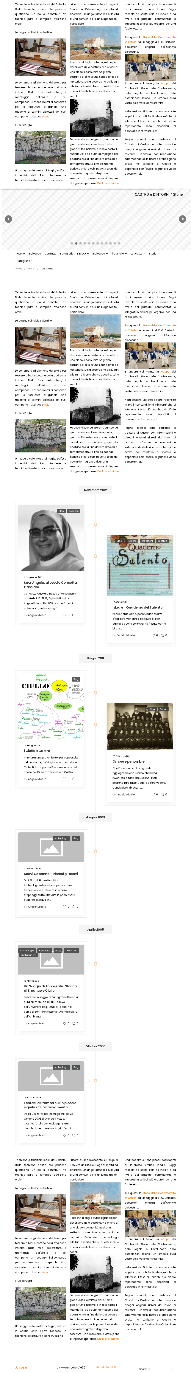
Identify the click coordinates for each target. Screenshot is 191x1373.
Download (71, 950)
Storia (152, 253)
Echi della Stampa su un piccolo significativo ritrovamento (50, 1105)
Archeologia (61, 838)
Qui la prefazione (108, 183)
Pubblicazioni (28, 955)
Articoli (31, 268)
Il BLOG (81, 253)
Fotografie (66, 253)
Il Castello (118, 253)
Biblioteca (35, 253)
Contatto (51, 253)
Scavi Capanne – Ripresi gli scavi (51, 873)
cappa (165, 83)
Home (21, 253)
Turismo (162, 540)
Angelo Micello (37, 615)
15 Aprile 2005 (31, 980)
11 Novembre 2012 (33, 577)
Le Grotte (137, 253)
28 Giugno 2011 (32, 745)
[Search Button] (172, 1369)
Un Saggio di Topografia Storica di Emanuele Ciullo (50, 988)
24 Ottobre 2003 (32, 1097)
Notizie (163, 709)
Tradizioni (147, 540)
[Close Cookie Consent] (184, 1362)
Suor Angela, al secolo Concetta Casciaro (50, 584)
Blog (61, 511)
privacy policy (171, 1362)
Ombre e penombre (128, 761)
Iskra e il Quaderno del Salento (137, 607)
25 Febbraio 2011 (121, 756)
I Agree (97, 1362)
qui (46, 116)
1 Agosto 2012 (119, 602)
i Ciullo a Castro (37, 750)
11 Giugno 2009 (32, 868)
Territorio (74, 511)
